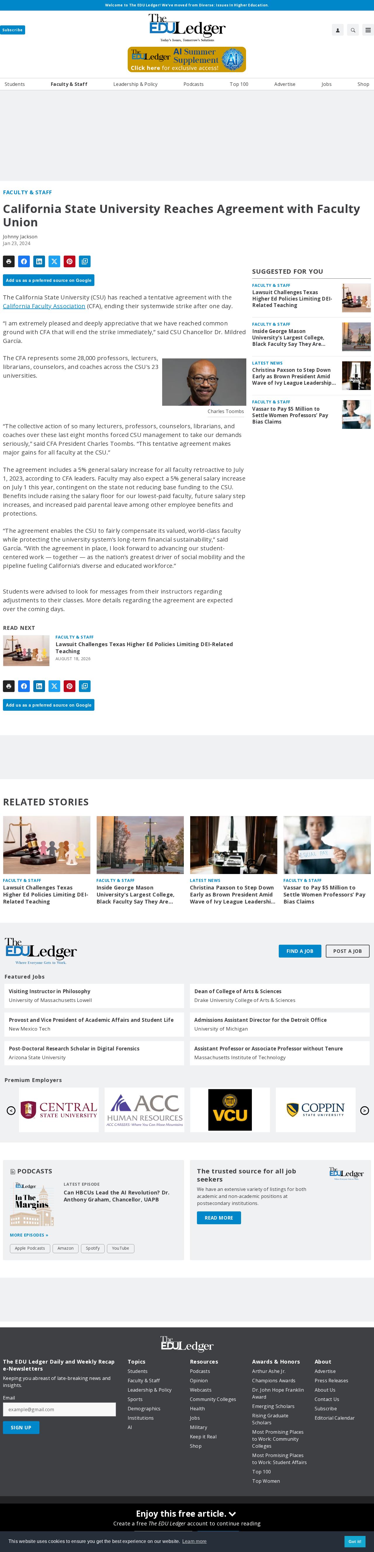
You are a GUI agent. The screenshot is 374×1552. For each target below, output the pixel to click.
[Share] (24, 261)
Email (9, 1397)
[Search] (353, 30)
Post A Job (347, 951)
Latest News (267, 363)
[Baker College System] (144, 1110)
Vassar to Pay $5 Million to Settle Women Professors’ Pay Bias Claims (290, 415)
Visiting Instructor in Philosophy (49, 991)
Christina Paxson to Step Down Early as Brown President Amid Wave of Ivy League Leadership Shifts (291, 376)
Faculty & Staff (27, 192)
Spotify (93, 1248)
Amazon (66, 1248)
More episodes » (29, 1235)
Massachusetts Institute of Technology (240, 1057)
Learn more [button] (194, 1541)
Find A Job (300, 951)
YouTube (120, 1248)
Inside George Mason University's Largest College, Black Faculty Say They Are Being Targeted (288, 337)
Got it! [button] (355, 1541)
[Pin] (69, 261)
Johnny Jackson (20, 236)
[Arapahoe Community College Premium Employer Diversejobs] (316, 1110)
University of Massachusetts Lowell (50, 1000)
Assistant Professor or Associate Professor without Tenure (268, 1048)
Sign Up (21, 1427)
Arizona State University (37, 1057)
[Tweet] (54, 261)
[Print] (9, 261)
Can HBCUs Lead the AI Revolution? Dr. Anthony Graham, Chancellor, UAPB (116, 1196)
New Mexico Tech (29, 1028)
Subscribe (12, 29)
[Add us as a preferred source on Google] (85, 261)
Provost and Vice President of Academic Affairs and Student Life (91, 1020)
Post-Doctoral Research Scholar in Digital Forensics (74, 1048)
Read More (219, 1218)
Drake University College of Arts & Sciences (244, 1000)
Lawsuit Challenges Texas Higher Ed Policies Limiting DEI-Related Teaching (144, 648)
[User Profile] (338, 30)
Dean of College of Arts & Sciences (238, 991)
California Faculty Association (44, 306)
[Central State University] (230, 1110)
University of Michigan (221, 1028)
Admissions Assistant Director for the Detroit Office (260, 1020)
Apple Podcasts (30, 1248)
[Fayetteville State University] (59, 1110)
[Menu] (368, 30)
